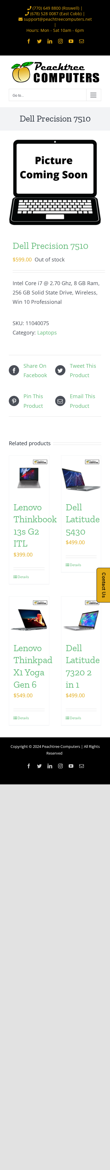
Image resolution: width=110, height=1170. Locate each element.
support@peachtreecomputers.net (58, 19)
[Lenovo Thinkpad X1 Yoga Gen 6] (29, 616)
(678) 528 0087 (44, 13)
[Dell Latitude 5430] (81, 475)
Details (23, 576)
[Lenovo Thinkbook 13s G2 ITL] (29, 475)
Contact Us (103, 585)
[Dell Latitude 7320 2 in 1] (81, 616)
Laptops (47, 332)
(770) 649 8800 (47, 8)
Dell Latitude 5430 (83, 519)
